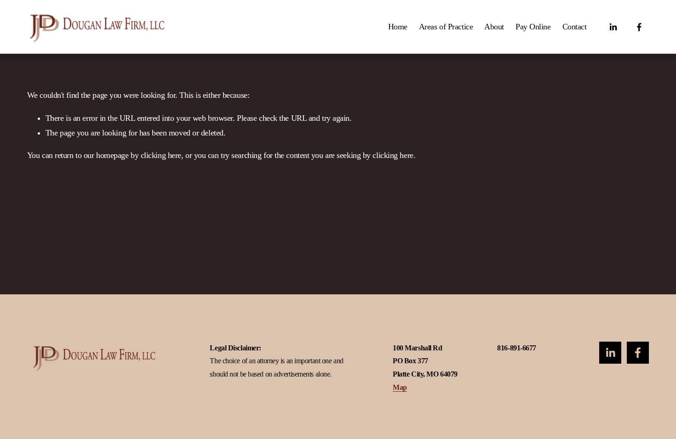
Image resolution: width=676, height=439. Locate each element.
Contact (574, 26)
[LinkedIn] (613, 27)
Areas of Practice (446, 26)
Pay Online (533, 26)
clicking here (161, 155)
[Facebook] (639, 27)
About (494, 26)
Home (397, 26)
